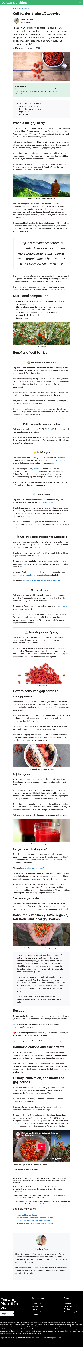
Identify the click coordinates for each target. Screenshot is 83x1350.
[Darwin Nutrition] (14, 2)
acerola (33, 457)
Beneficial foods (24, 8)
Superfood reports (39, 1312)
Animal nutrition (38, 1306)
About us (67, 1304)
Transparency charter (72, 1312)
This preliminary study (22, 409)
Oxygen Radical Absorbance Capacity (34, 381)
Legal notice (5, 1338)
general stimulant (58, 460)
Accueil (15, 8)
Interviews (36, 1315)
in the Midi (52, 980)
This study (17, 522)
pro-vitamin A (61, 606)
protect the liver (47, 502)
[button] (74, 2)
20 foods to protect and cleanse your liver (35, 1218)
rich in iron (38, 468)
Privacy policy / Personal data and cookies (28, 1338)
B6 (46, 429)
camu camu (21, 457)
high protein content (25, 575)
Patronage (68, 1306)
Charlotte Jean (27, 19)
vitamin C (61, 457)
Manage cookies (54, 1338)
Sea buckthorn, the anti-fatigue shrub (34, 1220)
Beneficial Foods (25, 91)
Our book (67, 1309)
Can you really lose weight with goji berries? (42, 580)
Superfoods (37, 1304)
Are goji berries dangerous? (29, 1215)
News (34, 1309)
